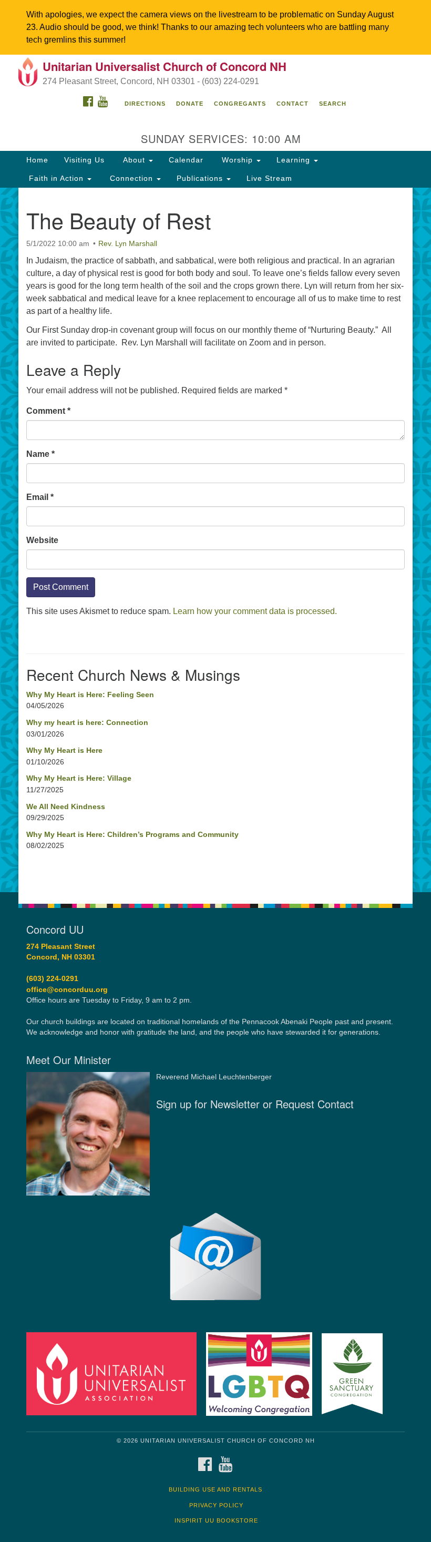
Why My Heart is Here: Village (78, 778)
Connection (131, 178)
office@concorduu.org (67, 990)
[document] (215, 540)
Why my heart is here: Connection (87, 722)
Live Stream (269, 178)
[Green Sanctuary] (356, 1373)
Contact (292, 103)
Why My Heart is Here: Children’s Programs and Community (132, 834)
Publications (201, 178)
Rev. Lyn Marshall (127, 243)
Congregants (240, 103)
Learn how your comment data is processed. (255, 611)
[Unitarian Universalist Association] (115, 1373)
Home (37, 160)
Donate (189, 103)
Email (40, 497)
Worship (237, 160)
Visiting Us (84, 160)
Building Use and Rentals (215, 1489)
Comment (48, 410)
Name (40, 454)
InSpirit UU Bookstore (216, 1520)
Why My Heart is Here (64, 750)
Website (42, 540)
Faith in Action (56, 178)
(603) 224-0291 (52, 979)
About (134, 160)
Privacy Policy (216, 1505)
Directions (145, 103)
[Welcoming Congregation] (263, 1373)
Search (332, 103)
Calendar (186, 160)
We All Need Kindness (65, 806)
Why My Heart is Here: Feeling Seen (90, 694)
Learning (294, 160)
